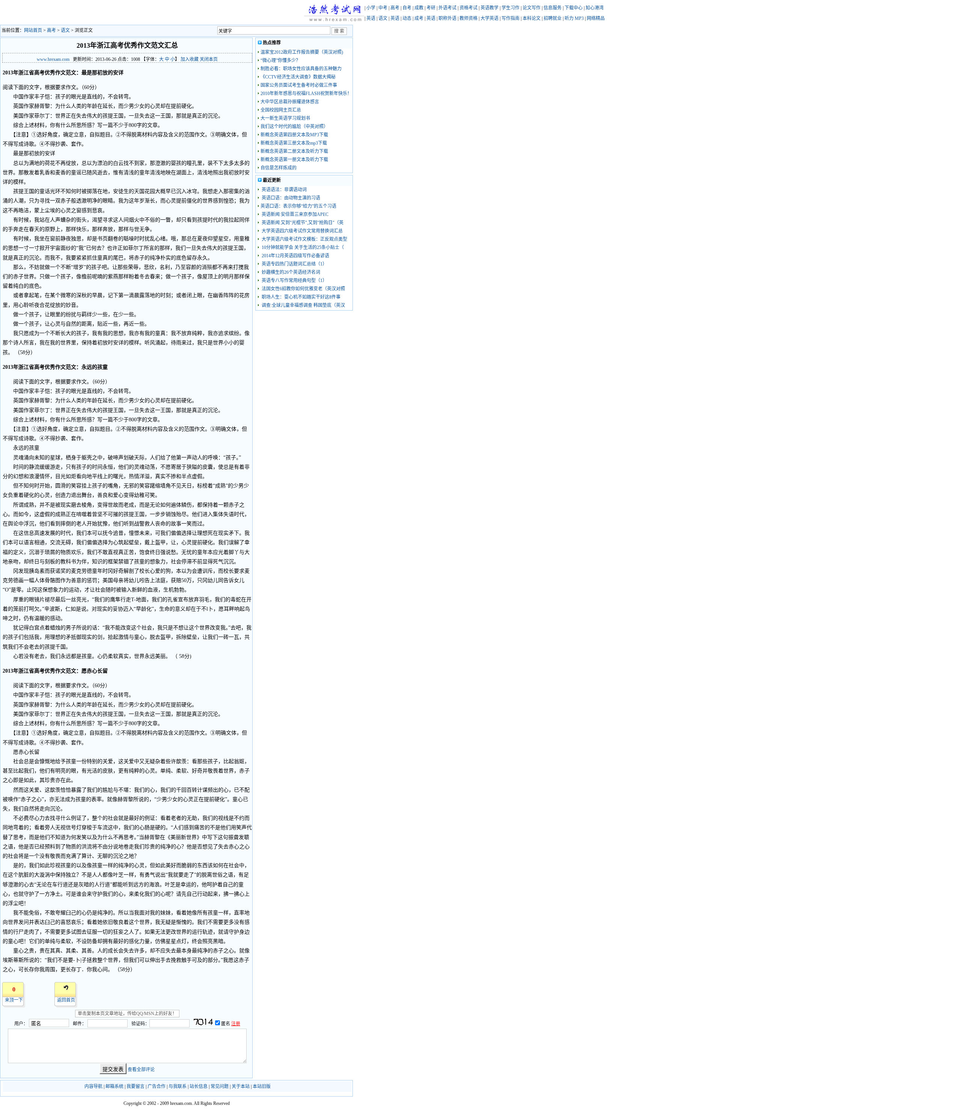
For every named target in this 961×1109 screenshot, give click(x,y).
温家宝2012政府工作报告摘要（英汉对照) (302, 52)
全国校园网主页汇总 (281, 110)
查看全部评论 (141, 1069)
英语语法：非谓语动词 (284, 189)
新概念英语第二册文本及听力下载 (294, 151)
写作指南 (511, 18)
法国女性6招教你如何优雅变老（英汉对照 (303, 288)
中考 (382, 8)
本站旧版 (262, 1086)
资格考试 (468, 8)
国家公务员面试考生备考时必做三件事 (299, 85)
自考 (406, 8)
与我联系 (178, 1086)
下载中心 (574, 8)
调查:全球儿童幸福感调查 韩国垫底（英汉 (303, 305)
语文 (382, 18)
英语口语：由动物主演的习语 (290, 198)
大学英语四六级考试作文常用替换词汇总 (302, 231)
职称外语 (447, 18)
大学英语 (489, 18)
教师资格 (468, 18)
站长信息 (199, 1086)
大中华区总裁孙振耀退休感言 (290, 101)
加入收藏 (190, 59)
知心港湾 (595, 8)
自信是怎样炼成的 (279, 167)
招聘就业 (553, 18)
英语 (370, 18)
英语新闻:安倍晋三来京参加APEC (294, 214)
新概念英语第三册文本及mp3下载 (294, 143)
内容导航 (93, 1086)
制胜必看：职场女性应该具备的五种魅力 (301, 68)
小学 (370, 8)
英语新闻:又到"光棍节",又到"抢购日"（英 (302, 222)
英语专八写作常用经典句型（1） (294, 280)
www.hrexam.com (53, 59)
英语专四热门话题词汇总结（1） (294, 264)
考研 (430, 8)
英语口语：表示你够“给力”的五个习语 (298, 206)
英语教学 (489, 8)
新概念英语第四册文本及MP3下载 (294, 134)
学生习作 (511, 8)
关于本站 (241, 1086)
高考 (394, 8)
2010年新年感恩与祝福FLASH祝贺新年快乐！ (306, 93)
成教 (418, 8)
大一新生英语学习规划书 (285, 118)
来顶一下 (14, 1000)
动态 (406, 18)
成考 (418, 18)
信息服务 (553, 8)
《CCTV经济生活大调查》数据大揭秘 (298, 77)
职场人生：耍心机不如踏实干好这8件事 (300, 297)
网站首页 (33, 30)
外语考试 (447, 8)
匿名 (226, 1023)
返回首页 (66, 1000)
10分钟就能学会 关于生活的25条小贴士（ (302, 247)
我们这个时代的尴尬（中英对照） (294, 126)
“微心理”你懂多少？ (280, 60)
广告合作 (157, 1086)
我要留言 (136, 1086)
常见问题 (220, 1086)
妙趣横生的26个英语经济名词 (290, 272)
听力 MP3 (574, 18)
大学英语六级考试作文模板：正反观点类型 (304, 239)
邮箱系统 (114, 1086)
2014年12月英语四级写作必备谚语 (295, 255)
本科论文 (532, 18)
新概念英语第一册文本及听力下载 (294, 159)
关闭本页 (209, 59)
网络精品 (596, 18)
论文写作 (532, 8)
